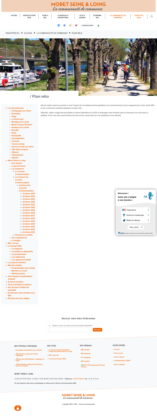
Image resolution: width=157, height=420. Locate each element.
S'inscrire (97, 330)
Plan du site (118, 353)
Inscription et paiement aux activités (29, 350)
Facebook (86, 353)
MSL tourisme (54, 355)
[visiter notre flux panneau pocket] (87, 25)
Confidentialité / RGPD (122, 361)
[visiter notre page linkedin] (58, 25)
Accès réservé (119, 357)
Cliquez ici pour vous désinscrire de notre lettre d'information (72, 325)
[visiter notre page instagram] (70, 25)
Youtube (86, 361)
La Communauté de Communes (52, 33)
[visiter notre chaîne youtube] (76, 25)
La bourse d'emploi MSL (57, 359)
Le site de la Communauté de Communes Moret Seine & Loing (60, 350)
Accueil (28, 33)
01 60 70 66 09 (78, 379)
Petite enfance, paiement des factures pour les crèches (29, 365)
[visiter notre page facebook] (64, 25)
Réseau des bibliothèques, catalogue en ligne (30, 360)
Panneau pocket (93, 366)
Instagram (87, 357)
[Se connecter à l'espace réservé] (98, 25)
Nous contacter (119, 364)
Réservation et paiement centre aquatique (27, 354)
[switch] (50, 325)
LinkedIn (86, 349)
